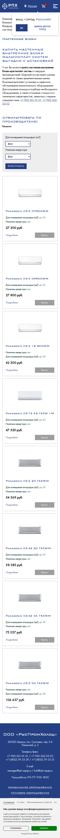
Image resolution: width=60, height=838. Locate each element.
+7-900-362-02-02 (42, 756)
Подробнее (12, 235)
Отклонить (16, 828)
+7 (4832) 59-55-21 (43, 759)
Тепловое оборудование (30, 793)
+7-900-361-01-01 (30, 100)
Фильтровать (16, 166)
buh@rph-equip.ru (43, 770)
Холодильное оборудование (30, 787)
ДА (21, 27)
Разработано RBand (30, 834)
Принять (44, 828)
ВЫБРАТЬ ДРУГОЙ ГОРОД (42, 28)
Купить (44, 235)
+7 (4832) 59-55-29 (17, 759)
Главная (7, 19)
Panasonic (7, 126)
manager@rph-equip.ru (19, 770)
